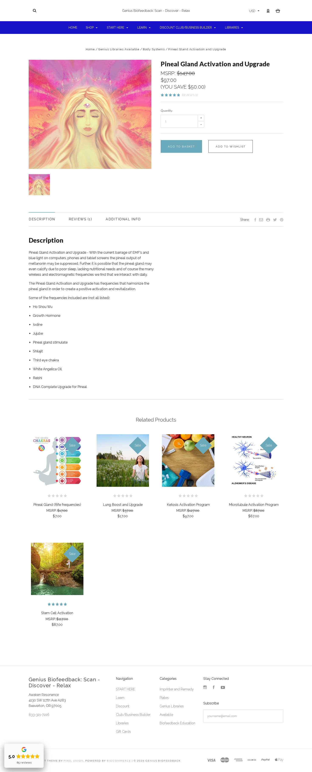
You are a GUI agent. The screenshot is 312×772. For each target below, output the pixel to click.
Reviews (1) (190, 95)
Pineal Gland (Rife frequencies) (57, 505)
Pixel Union (74, 760)
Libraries (232, 27)
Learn (142, 27)
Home (73, 27)
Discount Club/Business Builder (186, 27)
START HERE (116, 27)
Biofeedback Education (177, 723)
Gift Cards (123, 732)
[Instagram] (205, 688)
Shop (90, 27)
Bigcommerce (119, 760)
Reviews (78, 219)
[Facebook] (214, 688)
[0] (278, 10)
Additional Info (123, 219)
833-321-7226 (39, 715)
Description (42, 219)
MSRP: (169, 73)
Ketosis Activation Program (188, 505)
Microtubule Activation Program (254, 505)
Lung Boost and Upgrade (123, 505)
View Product (57, 460)
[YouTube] (223, 688)
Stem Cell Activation (57, 613)
